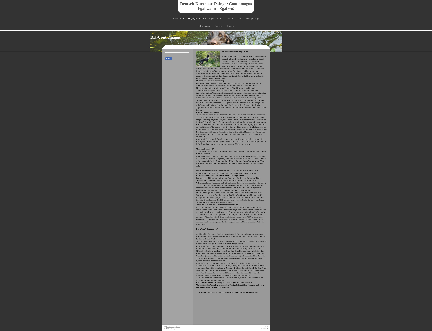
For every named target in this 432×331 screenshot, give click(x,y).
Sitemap (178, 327)
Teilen (169, 58)
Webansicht (264, 329)
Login (266, 327)
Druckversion (170, 327)
